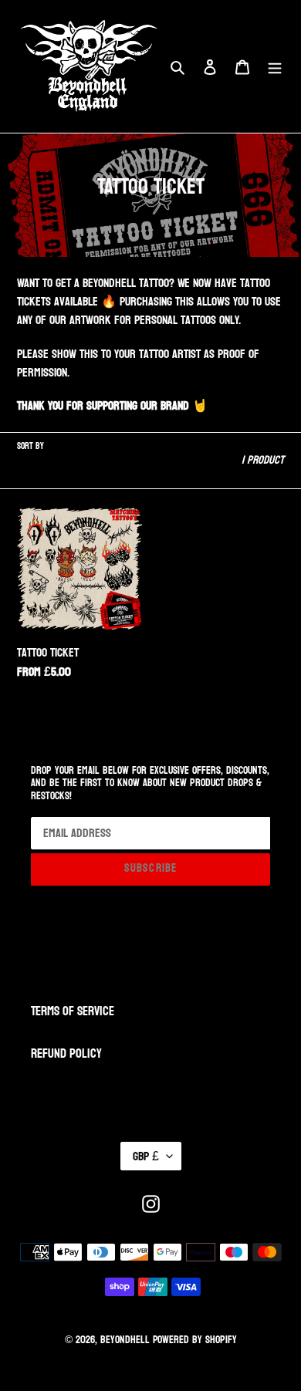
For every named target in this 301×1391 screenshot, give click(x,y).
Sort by (30, 446)
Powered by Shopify (195, 1339)
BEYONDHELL (125, 1339)
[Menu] (275, 66)
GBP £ (146, 1156)
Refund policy (66, 1053)
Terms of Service (72, 1011)
